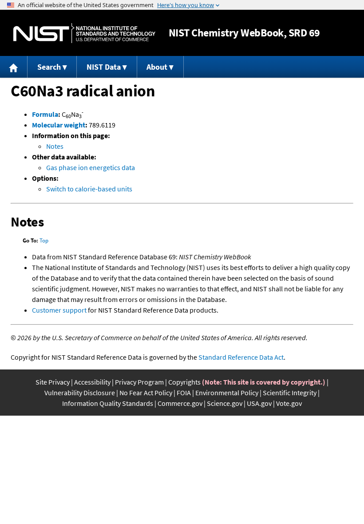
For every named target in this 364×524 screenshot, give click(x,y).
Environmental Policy (226, 392)
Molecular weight (58, 124)
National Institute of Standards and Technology (84, 33)
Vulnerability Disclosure (79, 392)
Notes (54, 146)
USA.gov (259, 403)
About (156, 67)
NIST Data (104, 67)
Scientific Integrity (290, 392)
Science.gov (224, 403)
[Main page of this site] (14, 67)
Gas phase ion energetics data (90, 167)
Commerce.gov (180, 403)
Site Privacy (53, 381)
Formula (45, 114)
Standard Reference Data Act (241, 357)
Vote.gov (289, 403)
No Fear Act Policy (145, 392)
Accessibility (92, 381)
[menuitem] (14, 67)
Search (49, 67)
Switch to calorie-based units (89, 188)
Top (44, 240)
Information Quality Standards (107, 403)
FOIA (184, 392)
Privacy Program (139, 381)
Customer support (59, 310)
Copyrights (184, 381)
